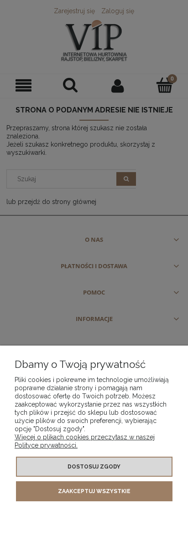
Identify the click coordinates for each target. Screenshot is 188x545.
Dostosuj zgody (94, 467)
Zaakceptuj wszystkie (94, 491)
